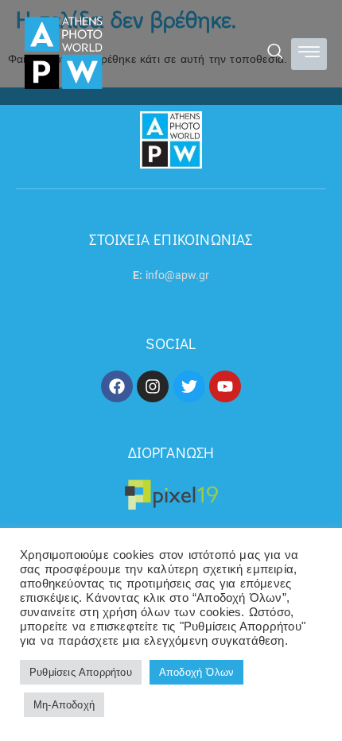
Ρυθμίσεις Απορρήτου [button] (80, 672)
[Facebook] (117, 386)
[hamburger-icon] (309, 54)
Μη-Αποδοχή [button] (64, 705)
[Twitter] (189, 386)
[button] (275, 53)
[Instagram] (153, 386)
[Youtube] (225, 386)
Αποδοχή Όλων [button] (196, 672)
